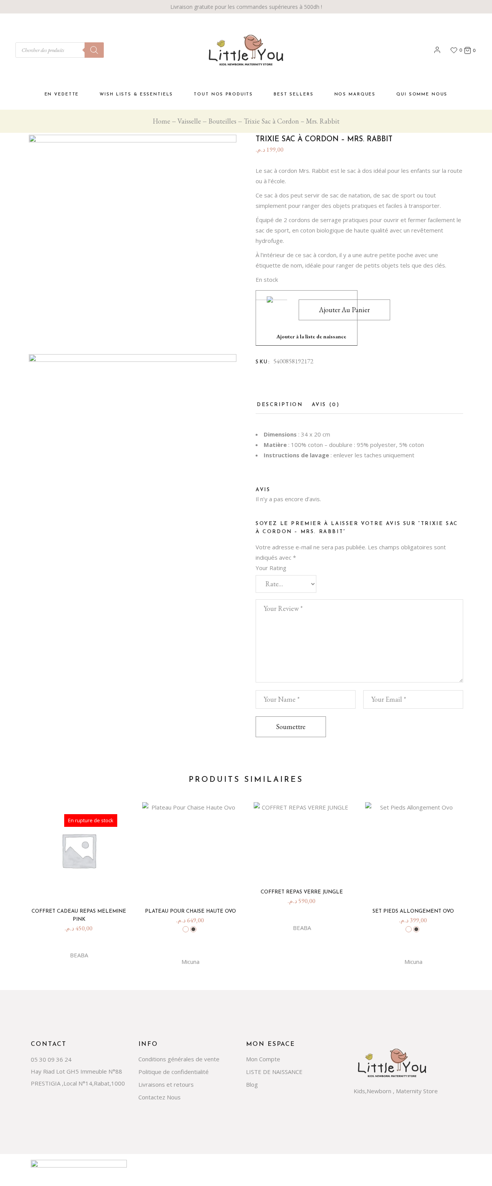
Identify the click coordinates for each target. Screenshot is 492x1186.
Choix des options (193, 887)
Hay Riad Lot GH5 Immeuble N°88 (76, 1071)
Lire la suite (82, 887)
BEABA (79, 955)
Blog (252, 1084)
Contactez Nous (159, 1097)
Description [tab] (280, 404)
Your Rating (271, 568)
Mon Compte (263, 1059)
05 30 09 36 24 (51, 1059)
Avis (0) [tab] (326, 404)
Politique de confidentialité (173, 1072)
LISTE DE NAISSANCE (274, 1072)
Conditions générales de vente (178, 1059)
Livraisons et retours (166, 1084)
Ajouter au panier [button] (305, 868)
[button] (306, 318)
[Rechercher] (94, 50)
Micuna (190, 961)
